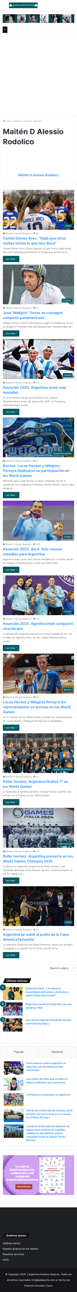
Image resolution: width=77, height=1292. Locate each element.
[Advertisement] (38, 73)
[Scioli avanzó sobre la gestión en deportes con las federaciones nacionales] (13, 1068)
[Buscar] (72, 7)
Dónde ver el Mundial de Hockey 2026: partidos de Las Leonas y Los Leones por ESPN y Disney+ (49, 1114)
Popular (19, 1052)
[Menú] (4, 7)
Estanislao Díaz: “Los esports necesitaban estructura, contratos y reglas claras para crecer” (47, 992)
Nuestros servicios (13, 1254)
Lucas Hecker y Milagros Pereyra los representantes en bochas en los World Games (37, 707)
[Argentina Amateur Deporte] (23, 5)
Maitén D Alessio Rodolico (38, 175)
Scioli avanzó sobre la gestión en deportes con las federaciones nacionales (46, 1066)
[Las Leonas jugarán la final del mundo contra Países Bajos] (13, 1025)
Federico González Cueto (38, 1285)
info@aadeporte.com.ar (45, 1280)
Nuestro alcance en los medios (20, 1248)
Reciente (57, 1052)
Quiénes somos (11, 1243)
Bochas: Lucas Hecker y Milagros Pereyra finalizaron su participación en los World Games (36, 471)
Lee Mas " (11, 258)
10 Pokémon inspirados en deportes (48, 1094)
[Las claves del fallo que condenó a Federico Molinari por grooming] (13, 1083)
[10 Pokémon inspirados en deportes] (13, 1099)
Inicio (8, 121)
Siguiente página (59, 968)
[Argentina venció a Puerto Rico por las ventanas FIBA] (13, 1009)
